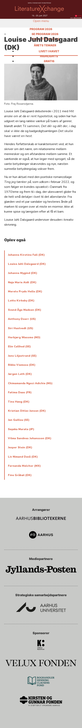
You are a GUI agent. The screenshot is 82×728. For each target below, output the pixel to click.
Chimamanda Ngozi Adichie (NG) (30, 383)
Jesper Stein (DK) (20, 447)
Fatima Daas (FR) (20, 392)
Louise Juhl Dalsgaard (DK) (27, 264)
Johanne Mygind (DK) (22, 273)
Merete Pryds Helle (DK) (25, 291)
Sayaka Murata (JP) (21, 429)
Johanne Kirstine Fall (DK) (26, 255)
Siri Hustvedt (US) (20, 328)
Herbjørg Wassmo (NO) (24, 337)
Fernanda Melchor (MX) (24, 466)
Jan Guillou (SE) (18, 420)
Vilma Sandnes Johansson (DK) (29, 438)
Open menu (41, 21)
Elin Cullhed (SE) (19, 346)
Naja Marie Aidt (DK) (22, 282)
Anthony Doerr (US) (22, 319)
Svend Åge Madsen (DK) (24, 310)
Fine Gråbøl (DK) (20, 475)
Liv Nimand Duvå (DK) (23, 457)
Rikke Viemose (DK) (21, 365)
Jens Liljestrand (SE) (22, 356)
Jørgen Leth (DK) (20, 374)
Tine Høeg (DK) (18, 402)
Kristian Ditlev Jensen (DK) (27, 411)
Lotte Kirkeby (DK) (21, 300)
